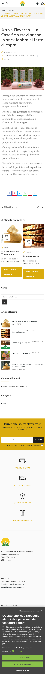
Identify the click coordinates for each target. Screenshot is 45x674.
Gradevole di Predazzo (21, 353)
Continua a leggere (10, 272)
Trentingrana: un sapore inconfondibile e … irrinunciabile (27, 365)
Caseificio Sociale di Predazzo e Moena (20, 56)
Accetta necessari (22, 664)
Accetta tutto (22, 658)
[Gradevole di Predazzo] (5, 355)
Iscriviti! (38, 440)
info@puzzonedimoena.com (12, 584)
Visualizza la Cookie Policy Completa (17, 648)
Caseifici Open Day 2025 (22, 343)
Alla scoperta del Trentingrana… (10, 253)
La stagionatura (31, 256)
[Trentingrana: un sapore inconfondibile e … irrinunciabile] (5, 365)
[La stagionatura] (5, 333)
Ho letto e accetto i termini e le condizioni (23, 445)
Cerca (4, 301)
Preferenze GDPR (23, 670)
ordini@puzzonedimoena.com (13, 587)
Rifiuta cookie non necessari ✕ (30, 611)
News (6, 59)
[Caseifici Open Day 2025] (5, 344)
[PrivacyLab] (16, 651)
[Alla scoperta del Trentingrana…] (5, 323)
